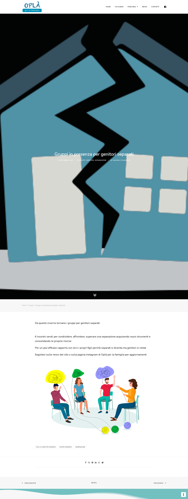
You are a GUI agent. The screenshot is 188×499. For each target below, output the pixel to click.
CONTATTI (155, 7)
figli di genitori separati (46, 447)
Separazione (100, 160)
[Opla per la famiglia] (32, 7)
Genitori (90, 160)
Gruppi (82, 160)
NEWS (144, 7)
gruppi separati (65, 447)
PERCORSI (132, 7)
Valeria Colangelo (121, 160)
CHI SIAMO (119, 7)
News (94, 483)
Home (24, 305)
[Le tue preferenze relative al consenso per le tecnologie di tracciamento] (183, 494)
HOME (108, 7)
